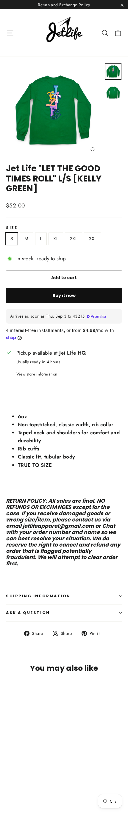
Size (11, 227)
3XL (92, 238)
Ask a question (28, 612)
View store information (36, 374)
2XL (73, 238)
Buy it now (64, 295)
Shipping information (38, 595)
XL (55, 238)
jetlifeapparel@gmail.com (58, 526)
